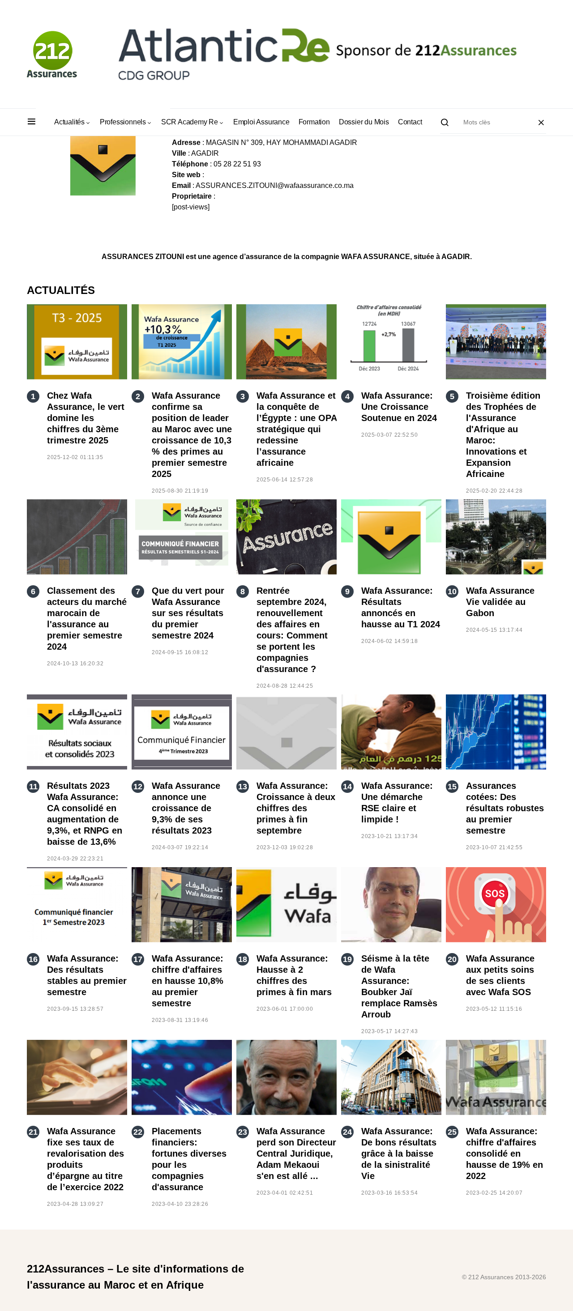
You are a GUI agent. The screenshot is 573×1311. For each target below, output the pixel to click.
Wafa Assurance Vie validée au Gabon (500, 602)
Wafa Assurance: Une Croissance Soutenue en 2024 (399, 407)
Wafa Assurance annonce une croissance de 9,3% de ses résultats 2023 (186, 808)
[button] (31, 122)
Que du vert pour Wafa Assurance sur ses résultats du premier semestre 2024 (188, 613)
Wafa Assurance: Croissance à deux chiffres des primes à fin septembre (296, 808)
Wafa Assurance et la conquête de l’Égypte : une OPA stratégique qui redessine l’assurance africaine (297, 429)
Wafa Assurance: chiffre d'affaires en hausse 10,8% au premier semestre (187, 980)
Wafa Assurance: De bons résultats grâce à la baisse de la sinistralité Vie (398, 1153)
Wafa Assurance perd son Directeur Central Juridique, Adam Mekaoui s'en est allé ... (296, 1153)
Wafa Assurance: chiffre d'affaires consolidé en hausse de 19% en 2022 (504, 1153)
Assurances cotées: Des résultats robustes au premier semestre (505, 808)
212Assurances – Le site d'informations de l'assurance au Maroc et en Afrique (135, 1277)
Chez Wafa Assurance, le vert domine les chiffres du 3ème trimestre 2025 (85, 418)
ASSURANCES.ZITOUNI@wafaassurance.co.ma (275, 185)
